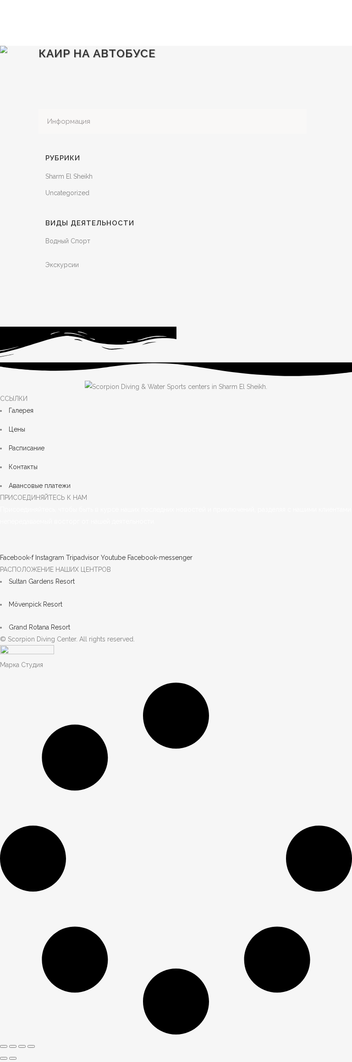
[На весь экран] (12, 1046)
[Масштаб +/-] (3, 1046)
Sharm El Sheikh (69, 176)
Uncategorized (67, 193)
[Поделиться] (22, 1046)
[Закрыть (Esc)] (31, 1046)
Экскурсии (62, 264)
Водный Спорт (67, 241)
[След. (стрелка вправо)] (12, 1058)
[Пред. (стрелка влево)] (3, 1058)
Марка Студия (21, 664)
